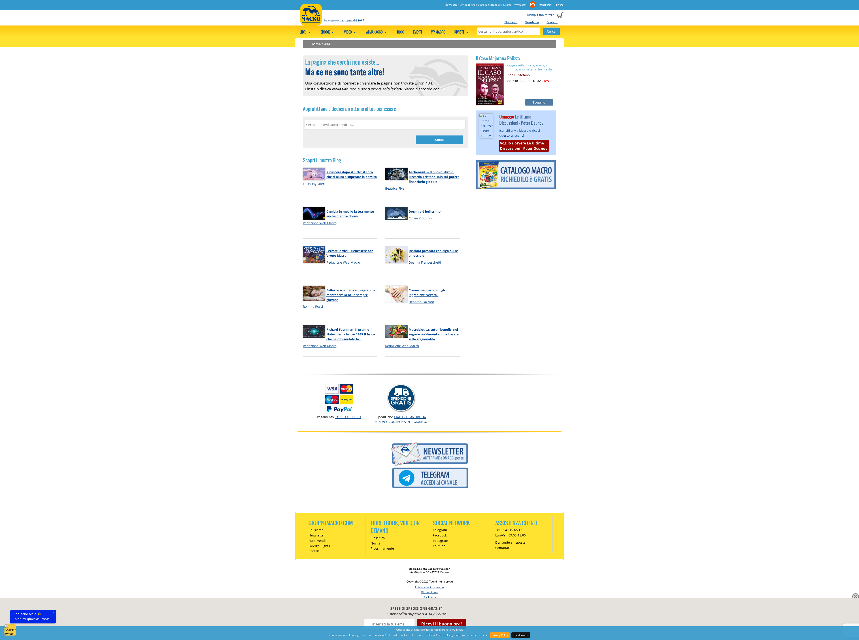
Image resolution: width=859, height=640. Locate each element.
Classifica (378, 538)
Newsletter (532, 22)
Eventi (417, 32)
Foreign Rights (319, 546)
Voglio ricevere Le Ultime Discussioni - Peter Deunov (523, 146)
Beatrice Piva (394, 188)
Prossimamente (382, 548)
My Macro (438, 32)
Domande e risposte (510, 542)
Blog (400, 32)
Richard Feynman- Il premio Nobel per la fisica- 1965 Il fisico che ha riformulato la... (350, 334)
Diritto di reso (429, 592)
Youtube (439, 546)
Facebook (440, 535)
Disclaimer (429, 597)
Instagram (440, 540)
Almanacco (374, 32)
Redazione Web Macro (319, 223)
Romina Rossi (313, 306)
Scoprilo (539, 102)
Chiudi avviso (521, 635)
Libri (303, 32)
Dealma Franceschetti (425, 262)
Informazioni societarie (429, 587)
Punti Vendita (318, 540)
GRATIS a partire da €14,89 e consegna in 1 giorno (400, 419)
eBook (325, 32)
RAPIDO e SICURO (348, 417)
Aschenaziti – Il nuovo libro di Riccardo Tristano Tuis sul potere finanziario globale (434, 177)
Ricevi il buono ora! (441, 624)
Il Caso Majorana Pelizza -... (500, 58)
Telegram (440, 530)
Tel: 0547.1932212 (508, 530)
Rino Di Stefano (518, 75)
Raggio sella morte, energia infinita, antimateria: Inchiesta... (531, 67)
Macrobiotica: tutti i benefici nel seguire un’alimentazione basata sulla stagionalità (434, 334)
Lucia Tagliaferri (315, 184)
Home (315, 44)
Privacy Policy (499, 635)
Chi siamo (510, 22)
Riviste (459, 32)
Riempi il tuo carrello (540, 15)
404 (327, 44)
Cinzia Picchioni (420, 218)
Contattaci (502, 548)
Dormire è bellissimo (425, 211)
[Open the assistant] (10, 630)
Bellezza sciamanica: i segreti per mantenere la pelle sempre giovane (351, 295)
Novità (375, 543)
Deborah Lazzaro (421, 302)
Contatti (551, 22)
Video (348, 32)
